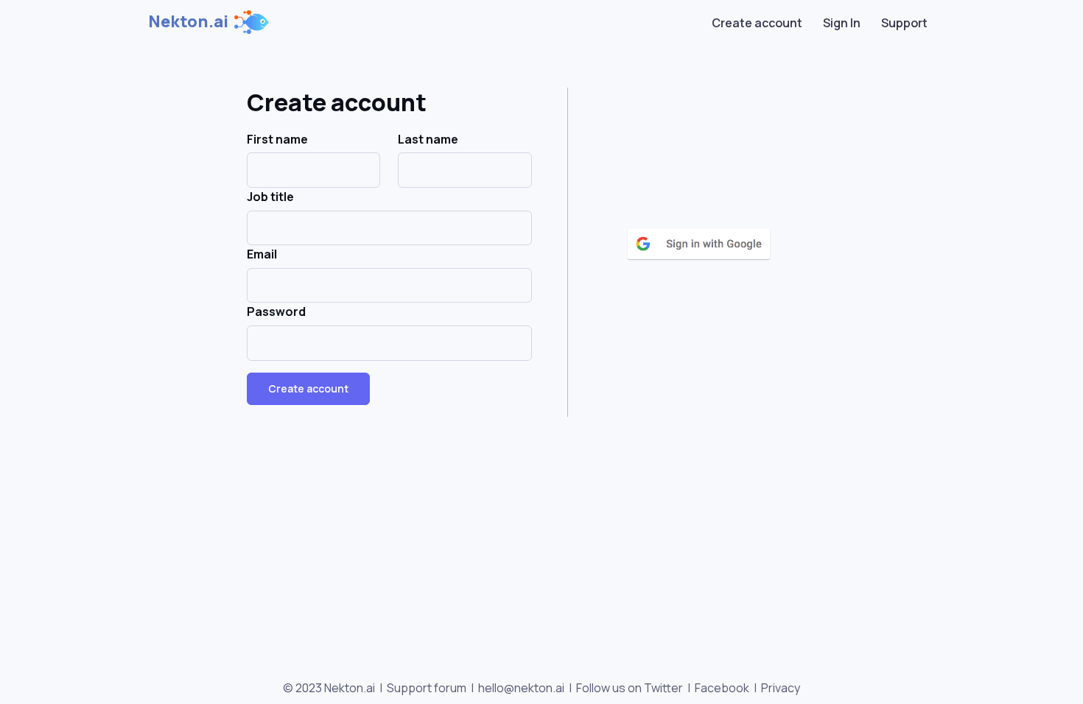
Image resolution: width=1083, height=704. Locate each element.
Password (276, 311)
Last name (428, 139)
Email (262, 254)
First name (277, 139)
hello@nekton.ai (521, 688)
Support (904, 23)
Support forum (426, 688)
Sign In (842, 23)
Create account (757, 23)
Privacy (780, 688)
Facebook (722, 688)
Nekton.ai (188, 21)
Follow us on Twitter (629, 688)
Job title (270, 197)
